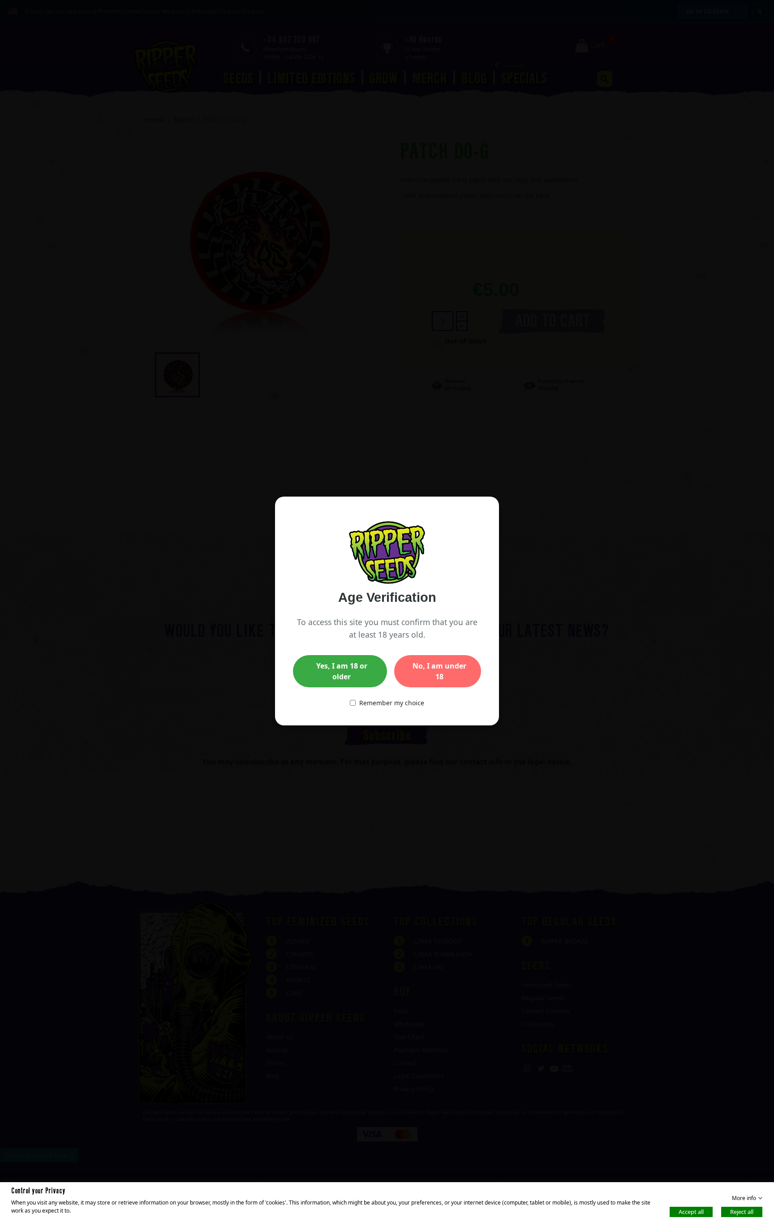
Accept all (691, 1211)
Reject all (741, 1211)
